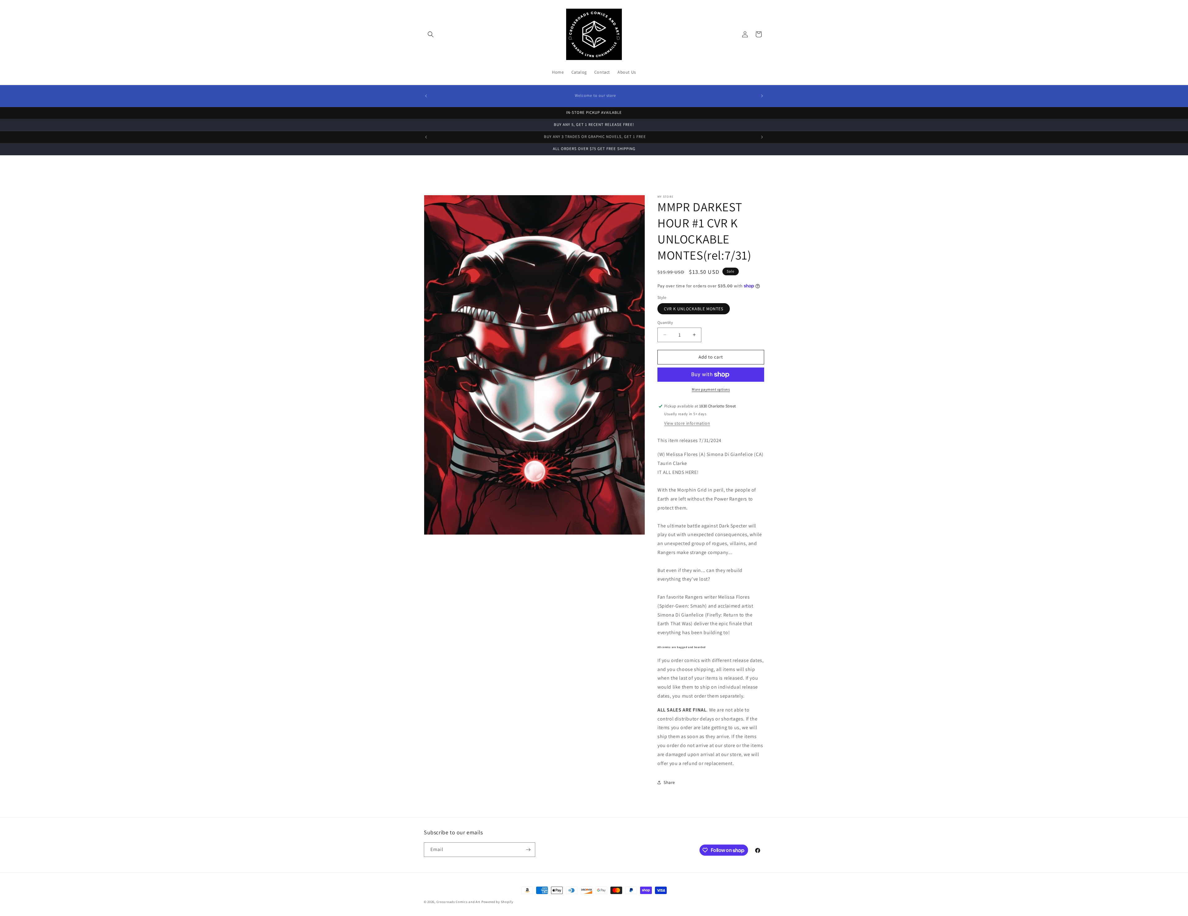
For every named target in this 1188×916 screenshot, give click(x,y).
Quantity (665, 322)
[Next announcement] (762, 96)
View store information (687, 423)
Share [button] (669, 782)
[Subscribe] (528, 849)
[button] (430, 34)
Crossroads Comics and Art (459, 902)
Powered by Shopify (497, 902)
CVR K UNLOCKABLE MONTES (693, 309)
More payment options (711, 389)
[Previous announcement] (426, 96)
